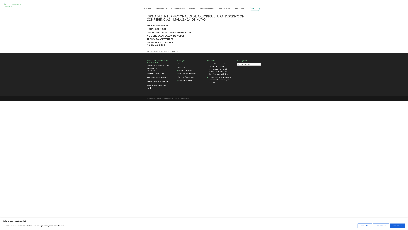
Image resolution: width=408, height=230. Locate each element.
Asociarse (181, 67)
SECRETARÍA (160, 9)
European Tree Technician (187, 74)
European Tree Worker (186, 77)
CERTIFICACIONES (177, 9)
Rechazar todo (381, 226)
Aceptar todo (397, 226)
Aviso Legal (151, 98)
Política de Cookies (182, 98)
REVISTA (192, 9)
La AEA (180, 64)
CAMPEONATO (224, 9)
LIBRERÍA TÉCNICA (207, 9)
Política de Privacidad (165, 98)
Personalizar (365, 226)
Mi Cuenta (254, 9)
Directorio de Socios (185, 80)
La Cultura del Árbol (185, 70)
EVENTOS (147, 9)
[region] (204, 224)
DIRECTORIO (239, 9)
